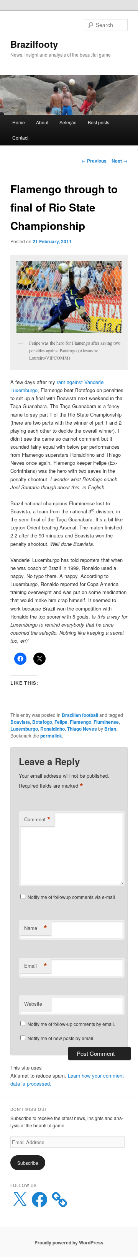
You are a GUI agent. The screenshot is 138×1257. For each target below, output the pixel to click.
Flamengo (80, 721)
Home (18, 122)
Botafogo (42, 721)
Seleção (68, 122)
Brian (110, 728)
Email (35, 966)
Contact (20, 137)
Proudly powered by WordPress (69, 1242)
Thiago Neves (82, 728)
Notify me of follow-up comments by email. (71, 1024)
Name (35, 928)
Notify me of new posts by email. (61, 1038)
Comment (37, 819)
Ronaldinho (52, 728)
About (42, 122)
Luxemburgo (24, 728)
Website (33, 1003)
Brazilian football (80, 715)
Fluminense (106, 721)
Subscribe (27, 1162)
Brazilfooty (34, 43)
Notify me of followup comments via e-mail (71, 897)
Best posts (98, 122)
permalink (51, 735)
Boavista (20, 721)
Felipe (60, 721)
